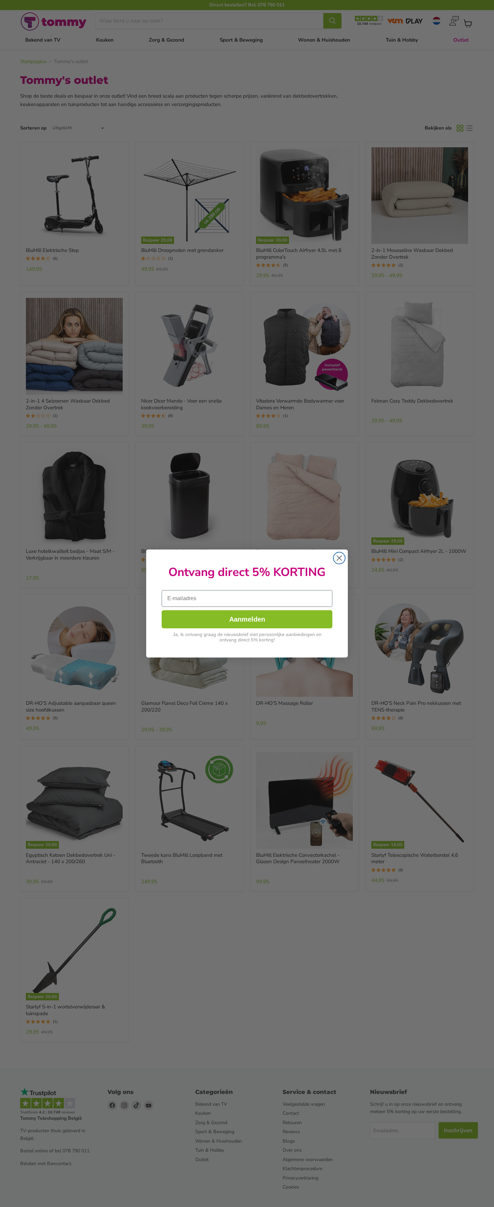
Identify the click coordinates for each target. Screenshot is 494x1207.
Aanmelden (247, 619)
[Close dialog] (339, 558)
